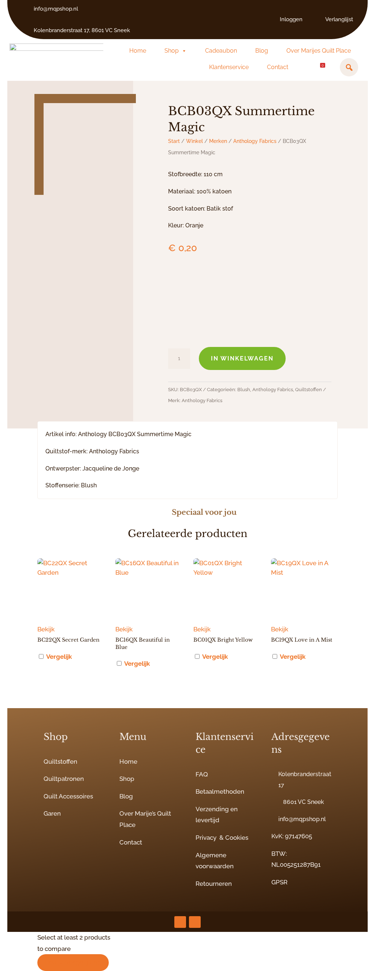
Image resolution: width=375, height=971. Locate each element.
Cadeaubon (221, 50)
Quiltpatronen (64, 778)
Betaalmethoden (220, 791)
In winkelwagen (242, 358)
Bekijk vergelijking (73, 962)
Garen (52, 813)
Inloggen (291, 19)
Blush (243, 389)
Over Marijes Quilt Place (318, 50)
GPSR (279, 882)
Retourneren (214, 883)
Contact (277, 67)
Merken (218, 141)
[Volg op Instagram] (180, 922)
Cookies (236, 837)
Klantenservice (229, 67)
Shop (171, 50)
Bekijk (46, 629)
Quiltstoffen (308, 389)
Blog (261, 50)
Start (174, 141)
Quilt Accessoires (68, 796)
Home (137, 50)
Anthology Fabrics (254, 141)
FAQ (202, 774)
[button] (349, 67)
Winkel (194, 141)
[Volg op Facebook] (195, 922)
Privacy (206, 837)
